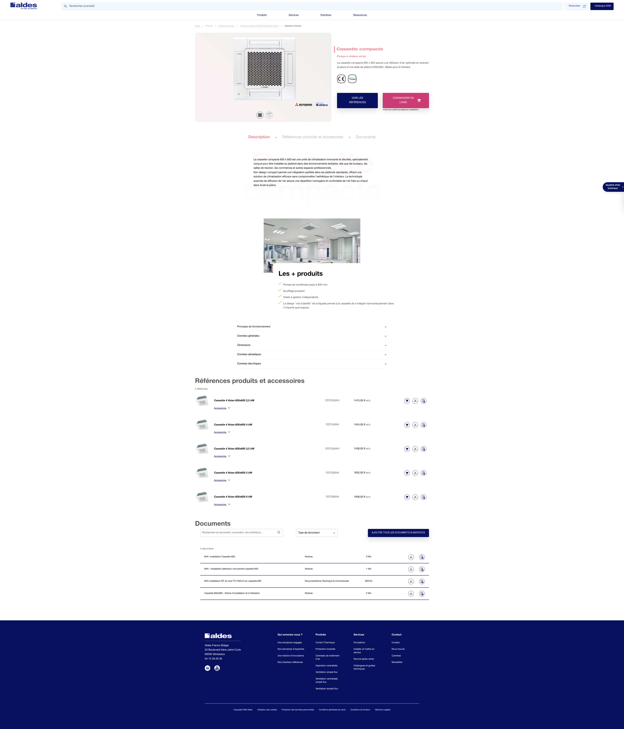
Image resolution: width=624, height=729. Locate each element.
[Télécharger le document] (399, 557)
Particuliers (574, 6)
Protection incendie (325, 649)
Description (259, 137)
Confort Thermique (325, 643)
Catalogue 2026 (603, 6)
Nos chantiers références (290, 662)
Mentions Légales (382, 710)
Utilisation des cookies (267, 710)
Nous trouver (398, 649)
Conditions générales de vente (332, 710)
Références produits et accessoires (312, 137)
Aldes (197, 26)
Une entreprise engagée (290, 643)
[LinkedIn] (207, 668)
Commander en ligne (400, 102)
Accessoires (220, 408)
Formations (359, 643)
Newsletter (397, 662)
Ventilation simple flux (327, 672)
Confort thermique (226, 26)
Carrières (396, 656)
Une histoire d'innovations (291, 656)
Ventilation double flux (327, 689)
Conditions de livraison (360, 710)
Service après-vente (364, 659)
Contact (396, 643)
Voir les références (357, 100)
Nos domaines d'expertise (291, 649)
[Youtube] (217, 668)
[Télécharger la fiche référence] (415, 401)
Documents (366, 137)
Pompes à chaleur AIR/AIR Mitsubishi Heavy (259, 26)
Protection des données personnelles (298, 710)
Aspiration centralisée (327, 666)
